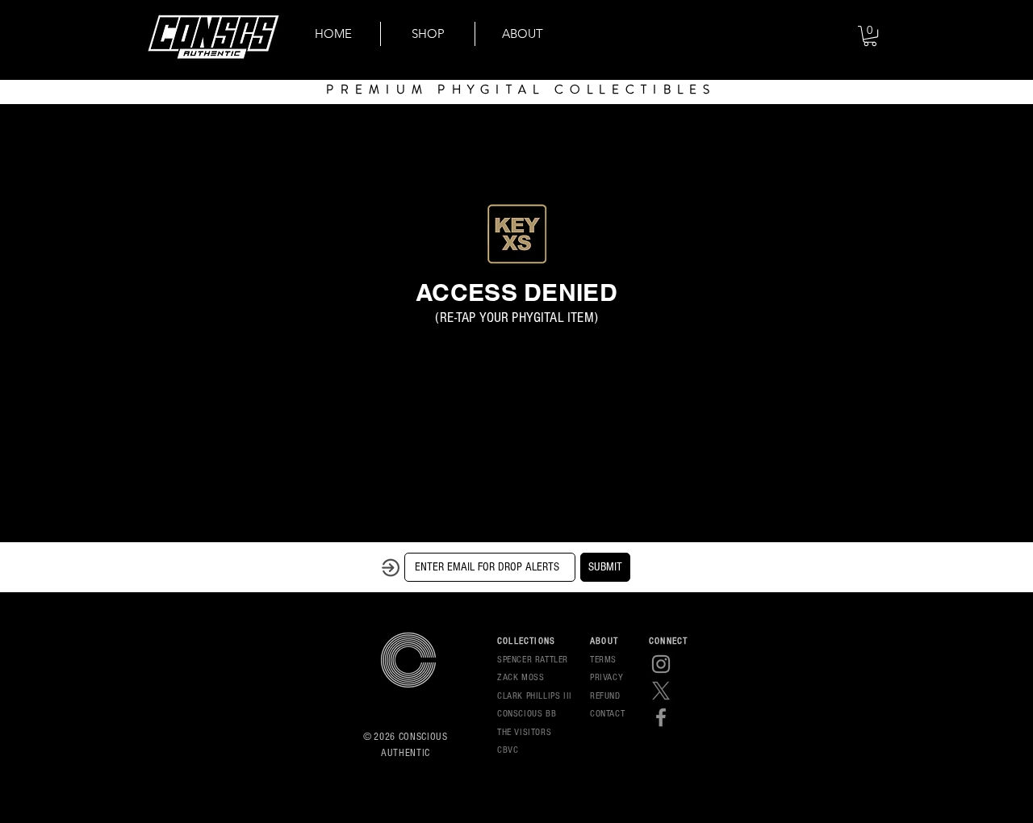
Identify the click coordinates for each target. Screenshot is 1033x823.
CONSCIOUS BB (526, 713)
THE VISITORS (524, 732)
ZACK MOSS (520, 677)
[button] (870, 36)
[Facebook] (661, 717)
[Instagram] (661, 664)
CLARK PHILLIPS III (534, 696)
